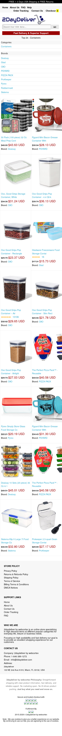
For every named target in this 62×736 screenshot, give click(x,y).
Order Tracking (21, 10)
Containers (6, 46)
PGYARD (5, 70)
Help (29, 7)
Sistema (5, 92)
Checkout (51, 10)
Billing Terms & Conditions (16, 584)
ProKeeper (6, 79)
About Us (14, 7)
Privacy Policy (10, 570)
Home (5, 7)
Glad (3, 62)
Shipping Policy (11, 577)
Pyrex (3, 83)
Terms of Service (12, 580)
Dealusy (5, 58)
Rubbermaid (7, 87)
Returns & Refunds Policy (16, 574)
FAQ (23, 7)
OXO (3, 66)
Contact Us (37, 10)
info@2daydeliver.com (21, 659)
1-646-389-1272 (19, 656)
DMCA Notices (11, 587)
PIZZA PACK (7, 75)
